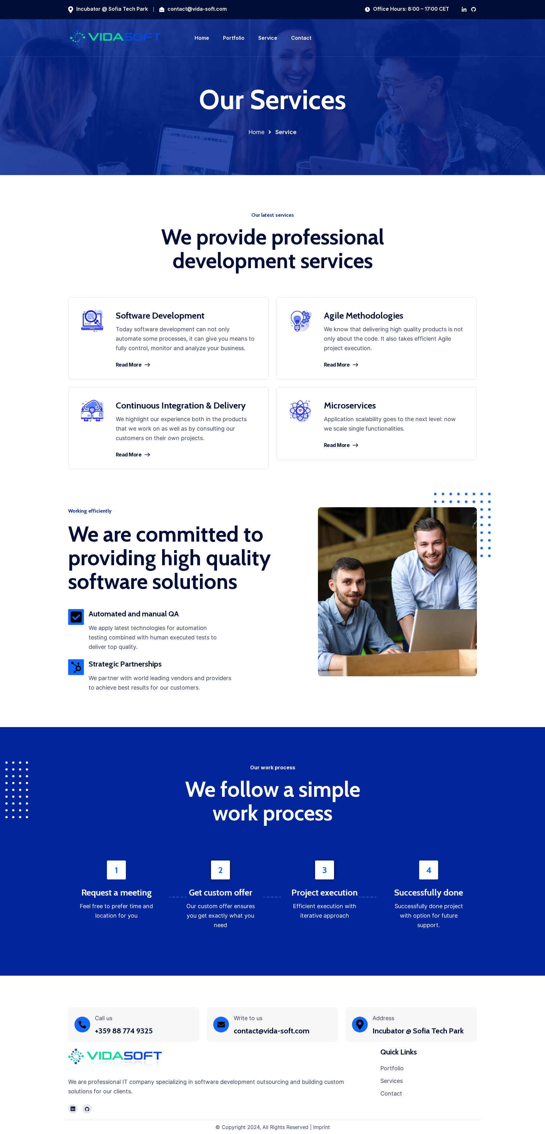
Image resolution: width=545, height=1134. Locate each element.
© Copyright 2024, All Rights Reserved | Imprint (272, 1127)
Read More (128, 364)
